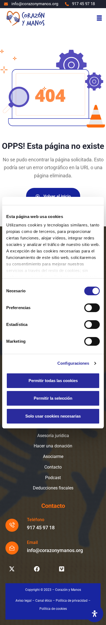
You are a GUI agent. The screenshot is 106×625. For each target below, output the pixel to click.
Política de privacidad (72, 600)
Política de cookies (53, 609)
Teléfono (35, 519)
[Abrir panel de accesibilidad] (94, 613)
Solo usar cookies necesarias (53, 416)
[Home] (25, 18)
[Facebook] (36, 569)
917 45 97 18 (41, 527)
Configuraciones (73, 363)
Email (32, 542)
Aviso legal (23, 600)
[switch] (92, 307)
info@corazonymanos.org (55, 550)
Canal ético (43, 600)
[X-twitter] (11, 569)
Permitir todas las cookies (53, 380)
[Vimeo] (61, 569)
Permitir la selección (53, 398)
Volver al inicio (56, 196)
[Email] (11, 548)
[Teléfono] (11, 525)
